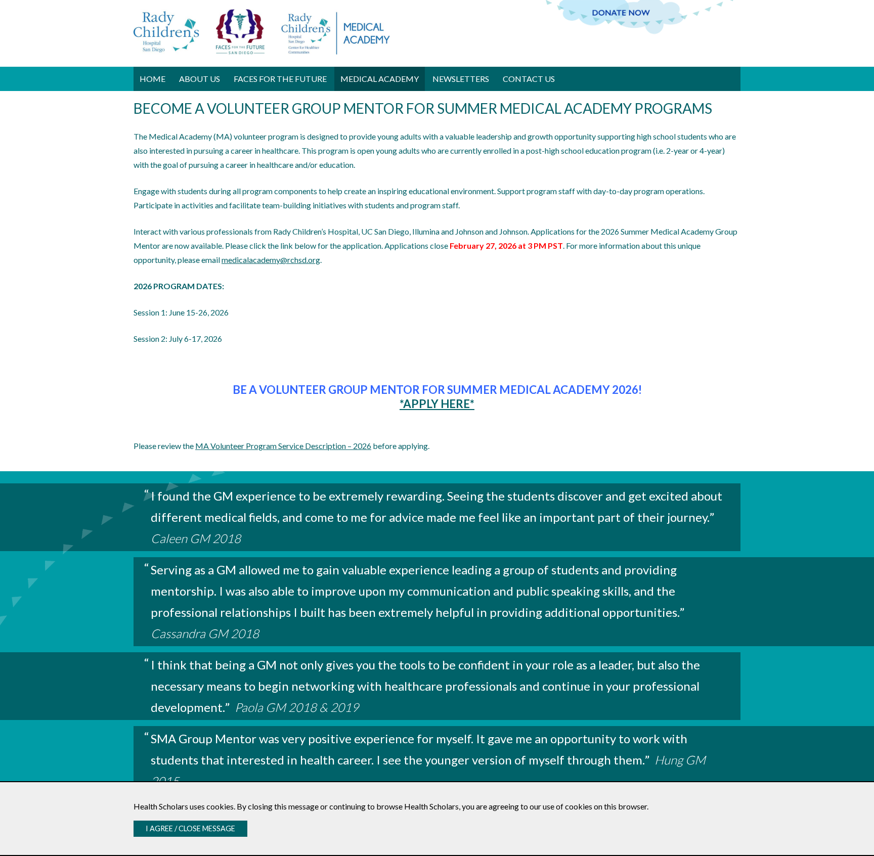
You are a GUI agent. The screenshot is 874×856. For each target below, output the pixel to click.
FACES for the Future (280, 78)
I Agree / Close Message (190, 828)
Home (152, 78)
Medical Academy (379, 78)
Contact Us (529, 78)
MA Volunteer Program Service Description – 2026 (283, 445)
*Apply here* (437, 404)
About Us (199, 78)
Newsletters (460, 78)
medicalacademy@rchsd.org (271, 259)
